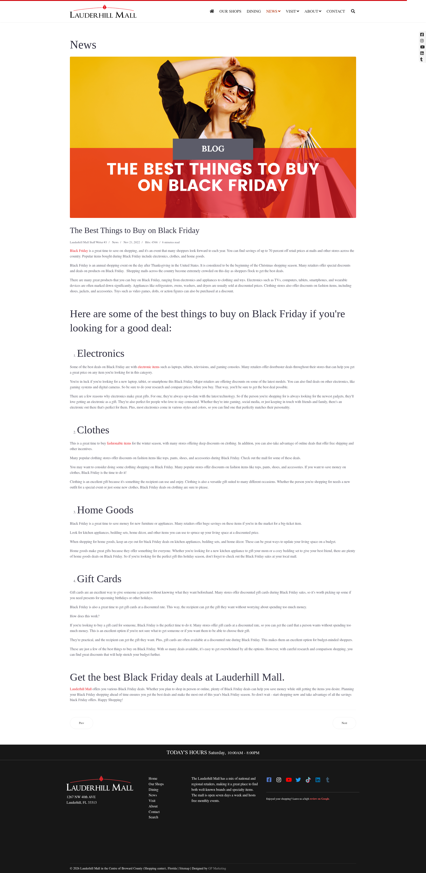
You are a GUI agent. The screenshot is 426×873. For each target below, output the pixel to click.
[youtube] (288, 778)
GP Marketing (217, 868)
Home (153, 778)
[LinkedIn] (317, 778)
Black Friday (79, 250)
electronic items (149, 366)
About (311, 11)
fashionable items (119, 443)
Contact (336, 11)
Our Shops (230, 11)
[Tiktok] (308, 778)
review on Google (319, 799)
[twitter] (298, 778)
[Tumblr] (327, 778)
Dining (254, 11)
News (271, 11)
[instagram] (278, 778)
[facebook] (269, 778)
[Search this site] (351, 11)
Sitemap (184, 868)
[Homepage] (212, 11)
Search (153, 817)
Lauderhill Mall (81, 688)
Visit (291, 11)
